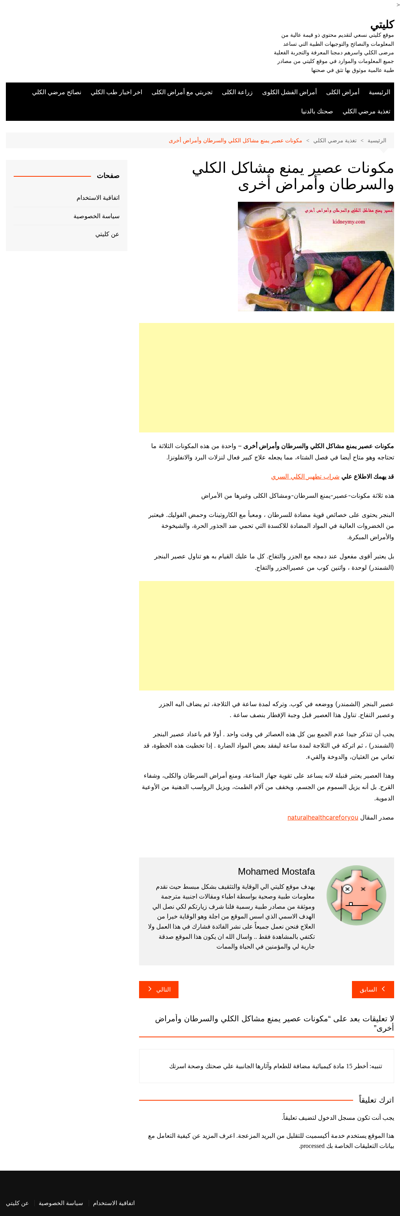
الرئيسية (379, 92)
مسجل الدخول (336, 1117)
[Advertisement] (266, 377)
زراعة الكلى (237, 92)
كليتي (382, 24)
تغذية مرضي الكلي (366, 111)
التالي (163, 989)
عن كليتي (107, 234)
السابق (368, 989)
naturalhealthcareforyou (323, 817)
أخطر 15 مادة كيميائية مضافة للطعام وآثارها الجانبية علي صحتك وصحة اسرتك (268, 1066)
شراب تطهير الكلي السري (305, 476)
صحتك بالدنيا (317, 111)
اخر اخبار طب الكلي (116, 92)
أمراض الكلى (342, 92)
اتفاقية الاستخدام (98, 197)
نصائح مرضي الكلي (56, 92)
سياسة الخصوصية (96, 216)
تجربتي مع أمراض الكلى (182, 92)
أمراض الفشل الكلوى (289, 92)
